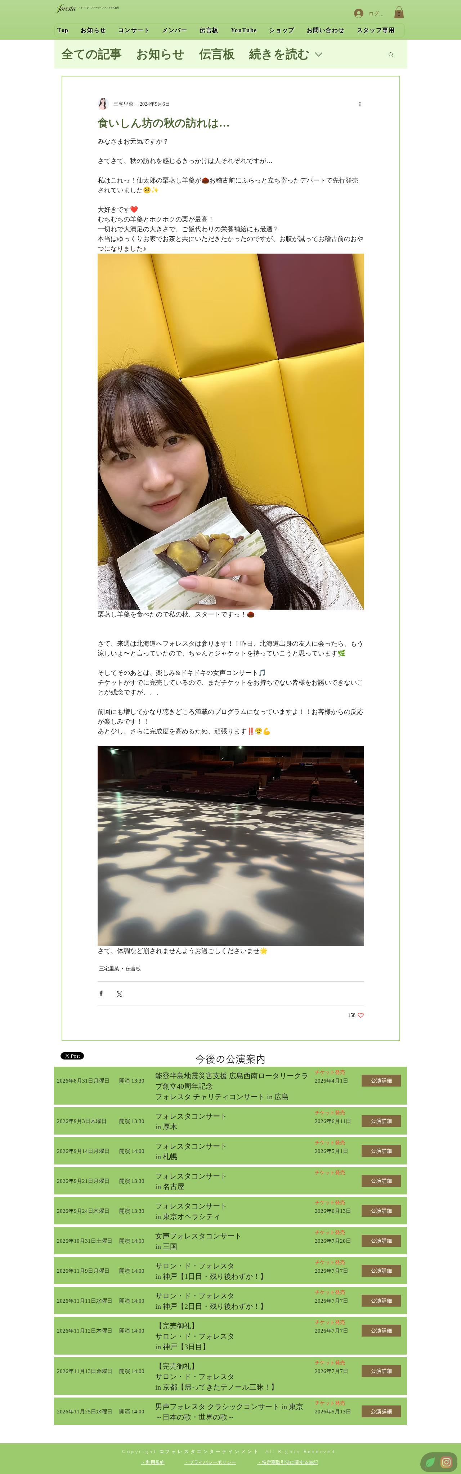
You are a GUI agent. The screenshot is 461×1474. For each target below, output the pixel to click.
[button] (399, 12)
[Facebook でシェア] (101, 993)
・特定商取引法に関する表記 (287, 1462)
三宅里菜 (109, 968)
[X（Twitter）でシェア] (118, 993)
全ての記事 (92, 54)
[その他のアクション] (359, 104)
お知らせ (160, 54)
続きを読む (279, 54)
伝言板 (217, 54)
